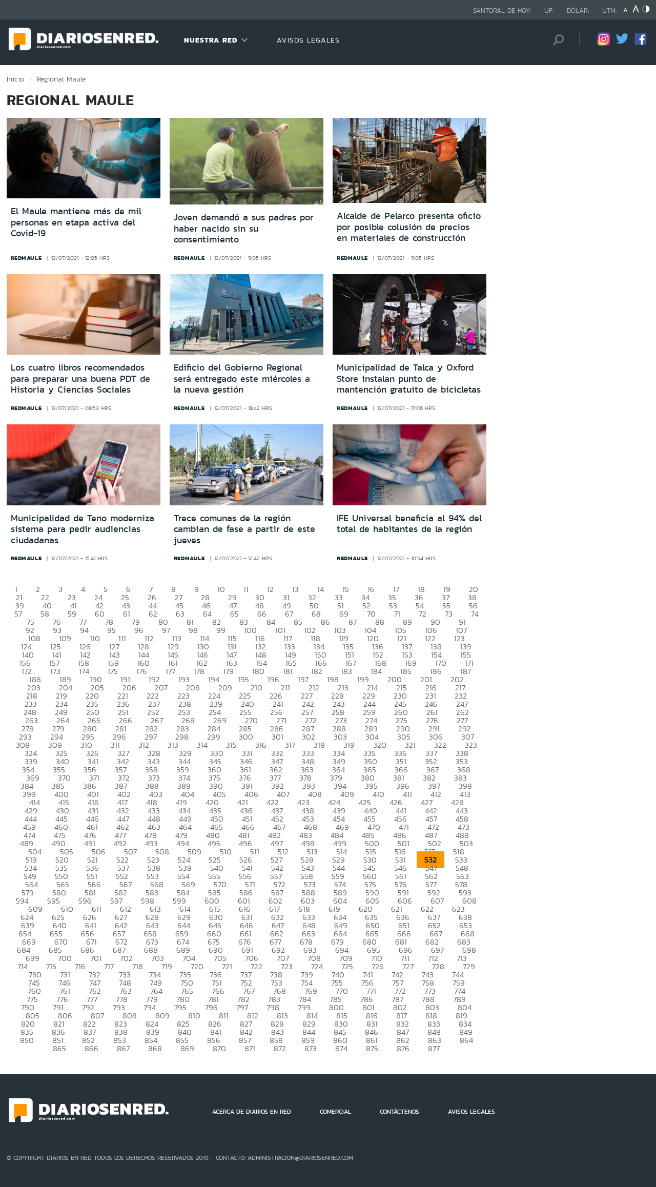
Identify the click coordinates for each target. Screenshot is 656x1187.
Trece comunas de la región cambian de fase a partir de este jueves (244, 529)
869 (187, 1048)
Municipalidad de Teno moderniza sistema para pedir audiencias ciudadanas (82, 529)
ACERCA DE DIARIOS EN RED (251, 1111)
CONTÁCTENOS (399, 1111)
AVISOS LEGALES (308, 40)
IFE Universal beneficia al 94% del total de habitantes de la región (409, 523)
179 (228, 671)
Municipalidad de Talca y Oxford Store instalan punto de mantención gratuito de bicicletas (409, 378)
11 (246, 589)
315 (231, 745)
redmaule (26, 258)
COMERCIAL (335, 1111)
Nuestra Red (210, 40)
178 (199, 671)
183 (346, 671)
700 (65, 958)
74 (475, 613)
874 (341, 1048)
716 (80, 966)
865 (59, 1048)
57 (18, 613)
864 (466, 1040)
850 (27, 1040)
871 (249, 1048)
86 (325, 622)
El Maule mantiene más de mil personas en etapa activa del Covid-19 (76, 222)
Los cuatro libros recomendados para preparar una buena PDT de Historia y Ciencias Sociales (80, 378)
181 (288, 671)
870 (219, 1048)
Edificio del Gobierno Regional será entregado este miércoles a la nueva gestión (242, 378)
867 (123, 1048)
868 (155, 1048)
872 (280, 1048)
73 (449, 613)
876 (403, 1048)
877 (434, 1048)
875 (372, 1048)
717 (109, 966)
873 (310, 1048)
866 (91, 1048)
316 (260, 745)
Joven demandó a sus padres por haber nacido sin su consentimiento (244, 228)
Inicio (15, 79)
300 (246, 736)
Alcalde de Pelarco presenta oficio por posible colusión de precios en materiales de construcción (409, 226)
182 (316, 671)
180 (258, 671)
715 (51, 966)
